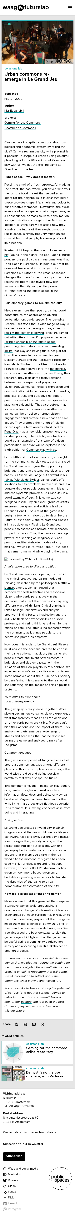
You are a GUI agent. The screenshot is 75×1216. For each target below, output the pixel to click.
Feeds (12, 1192)
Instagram (14, 1209)
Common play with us (41, 449)
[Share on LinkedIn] (25, 1024)
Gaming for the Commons (22, 122)
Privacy (51, 1132)
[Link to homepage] (26, 7)
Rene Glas (11, 431)
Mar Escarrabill (14, 110)
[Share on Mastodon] (16, 1024)
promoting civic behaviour (22, 346)
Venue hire (37, 1132)
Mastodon (14, 1174)
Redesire (59, 436)
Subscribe (14, 1156)
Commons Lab (13, 68)
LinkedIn (13, 1203)
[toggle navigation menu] (70, 7)
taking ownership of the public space (30, 342)
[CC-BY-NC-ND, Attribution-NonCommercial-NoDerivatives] (64, 61)
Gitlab (12, 1186)
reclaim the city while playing (24, 333)
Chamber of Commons (20, 128)
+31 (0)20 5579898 (21, 1106)
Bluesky (13, 1180)
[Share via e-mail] (34, 1024)
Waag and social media (23, 1168)
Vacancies (21, 1132)
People (7, 1132)
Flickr (11, 1197)
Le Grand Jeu (13, 466)
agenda (26, 1001)
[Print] (42, 1024)
